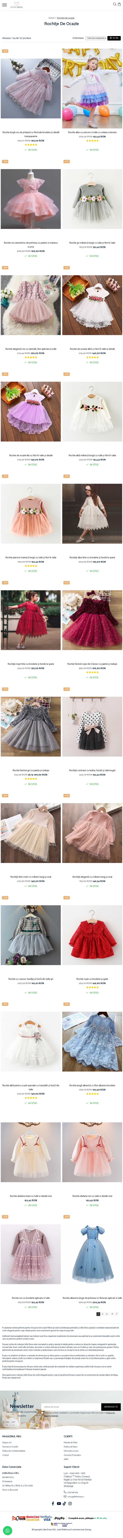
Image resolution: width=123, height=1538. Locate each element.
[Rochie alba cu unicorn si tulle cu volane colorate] (92, 88)
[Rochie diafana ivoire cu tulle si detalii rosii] (31, 1152)
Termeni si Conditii (10, 1446)
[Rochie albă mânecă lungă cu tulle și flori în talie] (92, 411)
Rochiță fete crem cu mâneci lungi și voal (30, 877)
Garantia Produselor (72, 1455)
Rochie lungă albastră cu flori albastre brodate (92, 1085)
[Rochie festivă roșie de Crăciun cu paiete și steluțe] (92, 620)
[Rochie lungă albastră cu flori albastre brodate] (92, 1041)
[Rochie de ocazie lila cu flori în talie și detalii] (31, 411)
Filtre (115, 38)
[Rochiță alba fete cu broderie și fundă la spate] (92, 513)
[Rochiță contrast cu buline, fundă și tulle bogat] (92, 726)
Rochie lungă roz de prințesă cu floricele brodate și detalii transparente (30, 134)
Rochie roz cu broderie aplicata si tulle (31, 1298)
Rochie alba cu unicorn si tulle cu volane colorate (92, 132)
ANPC (66, 1459)
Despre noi (6, 1442)
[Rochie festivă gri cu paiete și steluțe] (31, 726)
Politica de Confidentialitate (13, 1451)
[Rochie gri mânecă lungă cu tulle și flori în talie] (92, 199)
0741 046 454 (72, 1492)
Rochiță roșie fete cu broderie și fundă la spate (31, 664)
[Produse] (5, 6)
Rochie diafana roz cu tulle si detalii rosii (92, 1196)
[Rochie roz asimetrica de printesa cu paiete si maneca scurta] (31, 199)
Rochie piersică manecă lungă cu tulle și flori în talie (30, 558)
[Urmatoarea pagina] (116, 1314)
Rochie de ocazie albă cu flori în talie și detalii (92, 349)
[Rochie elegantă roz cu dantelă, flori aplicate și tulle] (31, 305)
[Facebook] (53, 1504)
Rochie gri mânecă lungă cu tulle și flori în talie (92, 243)
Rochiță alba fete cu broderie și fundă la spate (92, 558)
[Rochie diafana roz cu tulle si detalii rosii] (92, 1152)
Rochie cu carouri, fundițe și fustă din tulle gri (30, 979)
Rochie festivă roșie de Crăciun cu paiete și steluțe (92, 664)
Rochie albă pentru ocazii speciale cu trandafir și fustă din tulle (30, 1087)
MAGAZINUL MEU (11, 1436)
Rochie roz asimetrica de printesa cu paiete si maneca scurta (31, 245)
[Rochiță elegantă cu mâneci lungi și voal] (92, 833)
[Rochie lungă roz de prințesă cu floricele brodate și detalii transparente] (31, 88)
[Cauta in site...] (114, 4)
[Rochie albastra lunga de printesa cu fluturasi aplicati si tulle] (92, 1254)
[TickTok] (64, 1504)
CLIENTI (68, 1436)
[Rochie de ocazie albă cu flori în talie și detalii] (92, 305)
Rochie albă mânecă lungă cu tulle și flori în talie (92, 455)
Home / (53, 18)
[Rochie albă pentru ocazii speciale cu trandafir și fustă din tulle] (31, 1041)
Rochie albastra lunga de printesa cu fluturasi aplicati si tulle (92, 1298)
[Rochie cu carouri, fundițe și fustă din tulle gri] (31, 935)
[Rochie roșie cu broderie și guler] (92, 935)
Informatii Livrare (71, 1451)
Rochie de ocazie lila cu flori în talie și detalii (30, 455)
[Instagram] (70, 1504)
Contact (5, 1455)
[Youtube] (58, 1504)
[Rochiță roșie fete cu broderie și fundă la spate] (31, 620)
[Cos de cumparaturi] (119, 4)
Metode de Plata (70, 1442)
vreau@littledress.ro (75, 1496)
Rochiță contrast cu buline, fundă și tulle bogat (92, 770)
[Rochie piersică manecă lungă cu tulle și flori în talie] (31, 513)
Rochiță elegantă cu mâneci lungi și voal (92, 877)
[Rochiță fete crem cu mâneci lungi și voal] (31, 833)
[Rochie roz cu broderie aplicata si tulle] (31, 1254)
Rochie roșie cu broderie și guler (92, 979)
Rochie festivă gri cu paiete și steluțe (31, 770)
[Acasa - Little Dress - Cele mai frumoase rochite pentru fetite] (20, 5)
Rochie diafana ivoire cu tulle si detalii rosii (31, 1196)
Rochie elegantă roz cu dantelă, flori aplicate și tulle (30, 349)
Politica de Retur (71, 1446)
